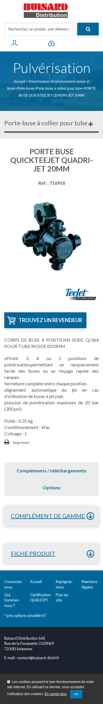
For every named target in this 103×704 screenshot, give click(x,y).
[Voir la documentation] (51, 44)
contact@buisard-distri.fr (38, 657)
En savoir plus (56, 694)
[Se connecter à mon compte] (14, 44)
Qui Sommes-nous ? (12, 600)
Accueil (19, 82)
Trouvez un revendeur (50, 320)
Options (51, 487)
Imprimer (21, 442)
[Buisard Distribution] (51, 10)
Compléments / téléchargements (51, 470)
